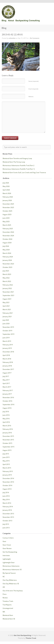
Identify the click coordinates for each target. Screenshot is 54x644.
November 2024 (8, 236)
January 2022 (7, 288)
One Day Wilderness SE (11, 584)
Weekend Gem (8, 615)
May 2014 (6, 499)
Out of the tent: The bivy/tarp (13, 591)
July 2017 (6, 376)
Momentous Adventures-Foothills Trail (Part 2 (18, 165)
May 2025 (6, 221)
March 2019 (7, 341)
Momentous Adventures (11, 566)
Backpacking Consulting (27, 20)
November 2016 (8, 397)
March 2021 (7, 309)
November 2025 (8, 207)
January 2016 (7, 433)
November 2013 (8, 517)
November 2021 (8, 292)
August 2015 (7, 450)
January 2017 (7, 394)
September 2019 (8, 334)
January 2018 (7, 366)
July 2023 (6, 271)
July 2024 (6, 246)
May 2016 (6, 419)
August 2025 (7, 214)
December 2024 (8, 232)
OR (4, 587)
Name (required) (33, 81)
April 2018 (6, 355)
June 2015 (6, 457)
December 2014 (8, 478)
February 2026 (8, 197)
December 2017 (8, 369)
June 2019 (6, 338)
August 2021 (7, 299)
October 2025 (7, 211)
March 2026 (7, 193)
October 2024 (7, 239)
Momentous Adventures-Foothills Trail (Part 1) (19, 169)
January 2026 (7, 200)
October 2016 (7, 401)
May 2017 (6, 380)
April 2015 (6, 464)
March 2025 (7, 225)
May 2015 (6, 461)
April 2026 (6, 190)
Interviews (6, 555)
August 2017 (7, 373)
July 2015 (6, 454)
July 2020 (6, 320)
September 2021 (8, 295)
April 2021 (6, 306)
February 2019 (8, 345)
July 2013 (6, 524)
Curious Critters (8, 538)
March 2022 (7, 281)
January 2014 (7, 510)
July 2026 (6, 183)
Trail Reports (7, 605)
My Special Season (9, 573)
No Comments (34, 38)
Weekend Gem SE (9, 619)
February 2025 (8, 228)
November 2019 (8, 327)
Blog (4, 20)
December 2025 (8, 204)
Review (5, 598)
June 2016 (6, 415)
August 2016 (7, 408)
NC (4, 577)
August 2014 (7, 489)
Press (5, 594)
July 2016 (6, 411)
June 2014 (6, 496)
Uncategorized (8, 608)
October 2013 (7, 521)
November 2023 (8, 264)
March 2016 (7, 426)
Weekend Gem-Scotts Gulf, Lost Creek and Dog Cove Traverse (24, 172)
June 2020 (6, 324)
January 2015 (7, 475)
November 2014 (8, 482)
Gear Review (7, 548)
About (11, 20)
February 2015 (8, 471)
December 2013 (8, 514)
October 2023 (7, 267)
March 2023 (7, 274)
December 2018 (8, 352)
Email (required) (33, 89)
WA (4, 612)
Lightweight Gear (9, 562)
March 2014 (7, 503)
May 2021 (6, 302)
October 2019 (7, 331)
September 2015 (8, 447)
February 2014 (8, 506)
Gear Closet (7, 545)
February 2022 (8, 285)
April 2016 (6, 422)
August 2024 (7, 243)
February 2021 (8, 313)
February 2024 (8, 257)
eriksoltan (12, 38)
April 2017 (6, 383)
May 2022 (6, 278)
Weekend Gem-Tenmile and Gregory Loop (17, 158)
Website (31, 96)
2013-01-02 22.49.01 (12, 34)
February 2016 (8, 429)
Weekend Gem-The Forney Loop (14, 162)
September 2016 (8, 404)
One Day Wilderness (10, 580)
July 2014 (6, 492)
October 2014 (7, 485)
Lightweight (7, 559)
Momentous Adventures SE (12, 569)
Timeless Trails (8, 601)
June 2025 (6, 218)
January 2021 (7, 316)
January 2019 (7, 348)
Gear (4, 541)
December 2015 (8, 436)
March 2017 (7, 387)
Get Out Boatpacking (10, 552)
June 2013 (6, 528)
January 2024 (7, 260)
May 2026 (6, 186)
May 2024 (6, 250)
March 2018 (7, 359)
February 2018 (8, 362)
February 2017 (8, 390)
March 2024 (7, 253)
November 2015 (8, 440)
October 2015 (7, 443)
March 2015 (7, 468)
